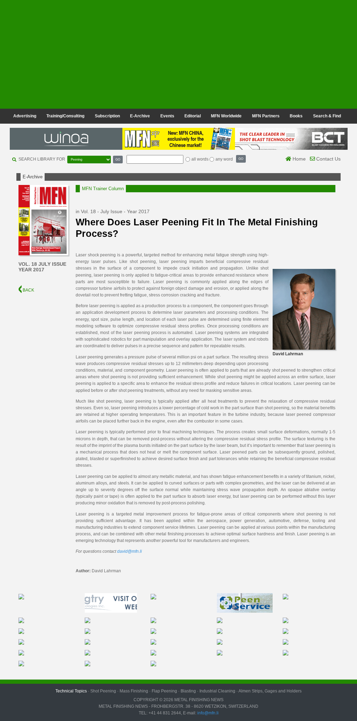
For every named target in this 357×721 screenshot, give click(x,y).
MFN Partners (266, 116)
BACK (28, 290)
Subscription (107, 116)
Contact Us (328, 159)
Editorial (192, 116)
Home (298, 159)
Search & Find (327, 116)
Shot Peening (103, 691)
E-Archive (140, 116)
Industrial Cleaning (217, 691)
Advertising (24, 116)
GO (117, 159)
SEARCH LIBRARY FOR (41, 159)
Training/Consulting (65, 116)
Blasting (188, 691)
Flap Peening (164, 691)
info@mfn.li (207, 713)
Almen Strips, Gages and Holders (270, 691)
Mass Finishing (134, 691)
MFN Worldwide (226, 116)
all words (199, 159)
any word (224, 159)
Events (167, 116)
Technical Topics (71, 691)
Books (296, 116)
